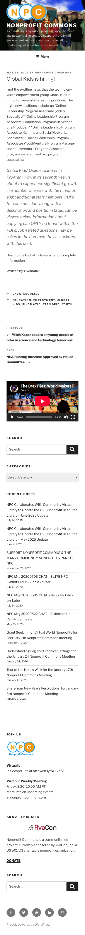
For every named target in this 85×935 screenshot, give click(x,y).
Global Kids (58, 95)
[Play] (12, 417)
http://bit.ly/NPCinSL (49, 771)
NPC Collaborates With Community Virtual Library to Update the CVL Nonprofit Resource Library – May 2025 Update (42, 534)
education (22, 300)
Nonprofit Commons (42, 25)
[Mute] (66, 417)
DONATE (13, 861)
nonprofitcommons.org (28, 797)
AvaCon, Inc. (64, 845)
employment (44, 300)
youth (67, 304)
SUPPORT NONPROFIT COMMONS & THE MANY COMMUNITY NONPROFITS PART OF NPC (40, 558)
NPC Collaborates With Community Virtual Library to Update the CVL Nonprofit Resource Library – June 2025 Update (42, 510)
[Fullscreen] (73, 417)
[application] (42, 401)
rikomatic (31, 271)
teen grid (51, 304)
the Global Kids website (37, 255)
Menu (45, 56)
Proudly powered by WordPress (28, 924)
